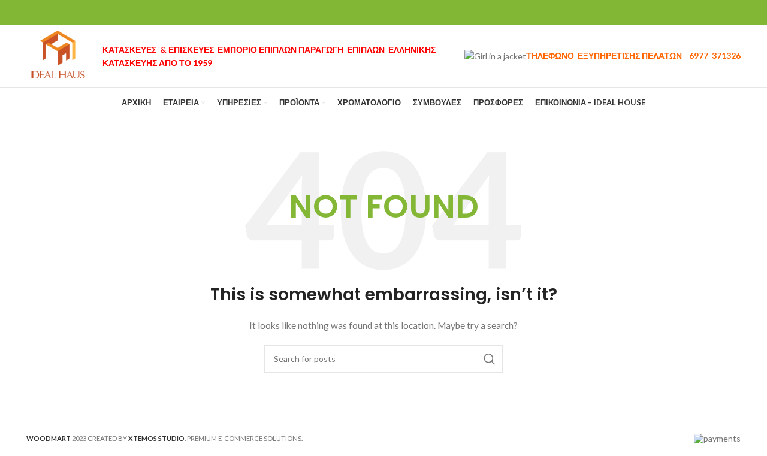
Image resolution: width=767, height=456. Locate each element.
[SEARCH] (489, 359)
